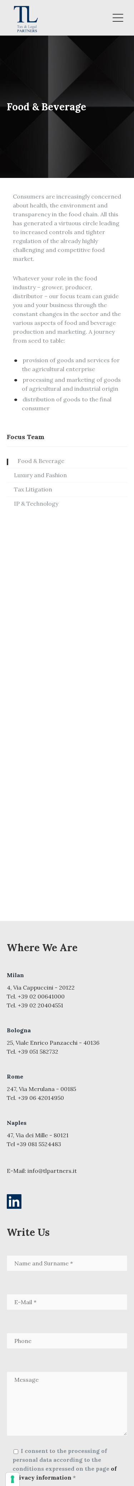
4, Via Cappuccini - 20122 (41, 987)
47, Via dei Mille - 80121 (38, 1135)
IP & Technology (36, 503)
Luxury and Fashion (40, 475)
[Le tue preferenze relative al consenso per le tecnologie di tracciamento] (12, 1479)
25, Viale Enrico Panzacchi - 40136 (53, 1042)
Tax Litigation (33, 489)
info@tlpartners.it (52, 1170)
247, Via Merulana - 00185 (41, 1088)
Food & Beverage (41, 460)
